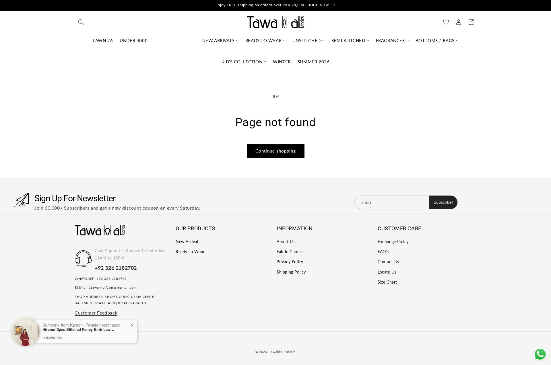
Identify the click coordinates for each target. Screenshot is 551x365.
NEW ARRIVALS (218, 40)
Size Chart (387, 282)
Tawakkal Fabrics (282, 352)
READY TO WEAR (263, 40)
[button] (81, 22)
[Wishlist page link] (446, 22)
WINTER (282, 61)
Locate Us (387, 272)
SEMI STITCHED (348, 40)
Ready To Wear (190, 251)
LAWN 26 (103, 40)
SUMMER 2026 (314, 61)
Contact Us (388, 261)
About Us (286, 241)
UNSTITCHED (306, 40)
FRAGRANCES (390, 40)
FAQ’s (383, 251)
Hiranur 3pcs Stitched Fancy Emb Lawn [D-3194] (78, 329)
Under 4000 (134, 40)
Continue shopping (275, 150)
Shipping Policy (291, 272)
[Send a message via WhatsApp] (540, 354)
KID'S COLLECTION (242, 61)
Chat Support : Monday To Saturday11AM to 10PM (129, 254)
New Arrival (187, 241)
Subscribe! (443, 202)
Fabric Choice (290, 251)
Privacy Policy (290, 261)
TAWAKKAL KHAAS (174, 40)
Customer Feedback (96, 312)
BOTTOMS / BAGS (435, 40)
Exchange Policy (393, 241)
